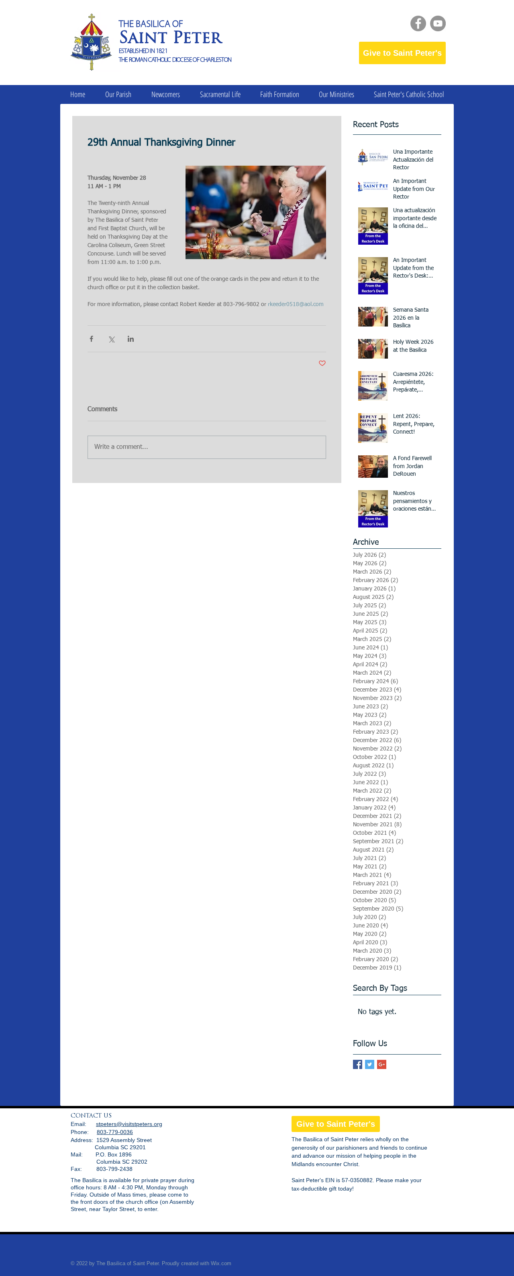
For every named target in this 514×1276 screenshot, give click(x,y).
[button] (118, 94)
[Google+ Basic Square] (381, 1064)
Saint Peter (170, 39)
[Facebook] (418, 23)
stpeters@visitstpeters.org (129, 1124)
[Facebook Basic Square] (357, 1064)
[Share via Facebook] (91, 339)
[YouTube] (438, 23)
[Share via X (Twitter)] (111, 339)
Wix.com (221, 1263)
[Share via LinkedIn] (131, 339)
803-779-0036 (115, 1132)
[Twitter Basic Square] (369, 1064)
